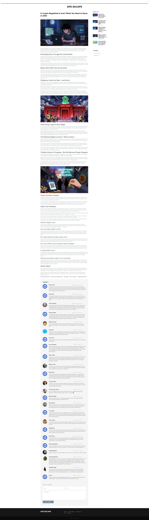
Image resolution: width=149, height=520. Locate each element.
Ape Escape (74, 6)
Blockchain (42, 18)
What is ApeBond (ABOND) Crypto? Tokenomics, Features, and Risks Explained (102, 29)
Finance (96, 55)
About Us (65, 511)
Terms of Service (72, 511)
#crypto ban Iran (73, 276)
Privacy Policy (79, 511)
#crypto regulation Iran (45, 276)
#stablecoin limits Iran (82, 276)
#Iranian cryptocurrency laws (57, 276)
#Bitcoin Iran (66, 276)
